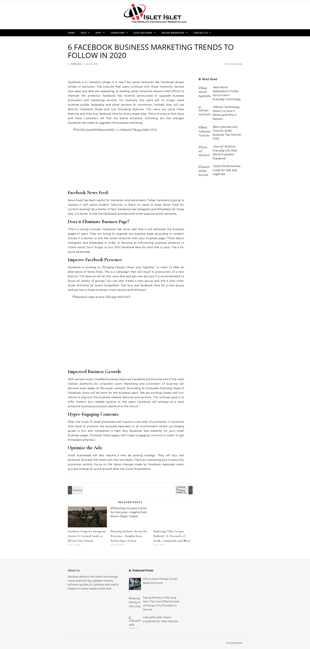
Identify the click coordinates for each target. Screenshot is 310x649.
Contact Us (200, 32)
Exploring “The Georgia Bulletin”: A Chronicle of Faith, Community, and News (172, 535)
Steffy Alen (76, 63)
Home (71, 32)
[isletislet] (155, 14)
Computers (117, 32)
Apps (98, 32)
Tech (83, 32)
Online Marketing (172, 32)
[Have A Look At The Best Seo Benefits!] (75, 490)
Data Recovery (143, 32)
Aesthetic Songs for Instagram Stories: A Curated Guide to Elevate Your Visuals (87, 535)
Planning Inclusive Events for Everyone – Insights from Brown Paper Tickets (129, 535)
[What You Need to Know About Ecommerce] (185, 490)
